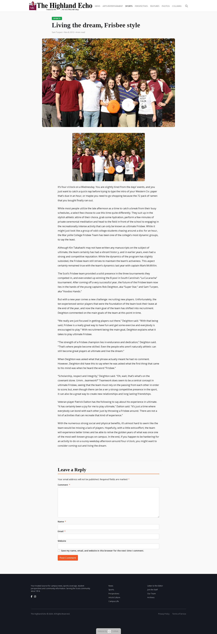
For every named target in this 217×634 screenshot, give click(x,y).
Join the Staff (152, 589)
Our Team (151, 593)
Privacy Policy (163, 614)
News (97, 6)
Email (62, 531)
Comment (64, 484)
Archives (150, 597)
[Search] (186, 6)
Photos (166, 6)
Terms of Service (179, 614)
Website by (108, 631)
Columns (177, 6)
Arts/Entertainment (113, 6)
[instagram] (35, 596)
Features (154, 6)
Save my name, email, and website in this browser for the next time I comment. (102, 550)
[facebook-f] (31, 596)
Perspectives (141, 6)
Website (62, 540)
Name (62, 521)
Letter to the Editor (155, 586)
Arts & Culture (114, 597)
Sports (129, 6)
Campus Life (113, 601)
